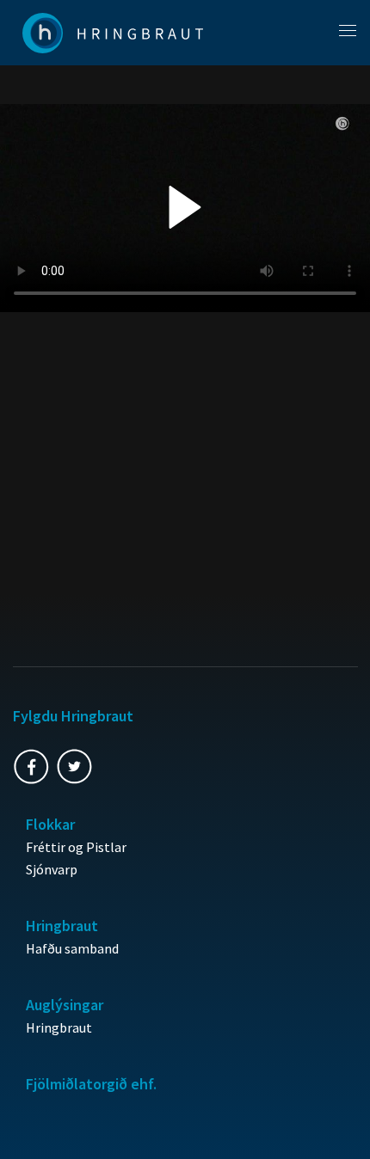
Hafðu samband (72, 948)
